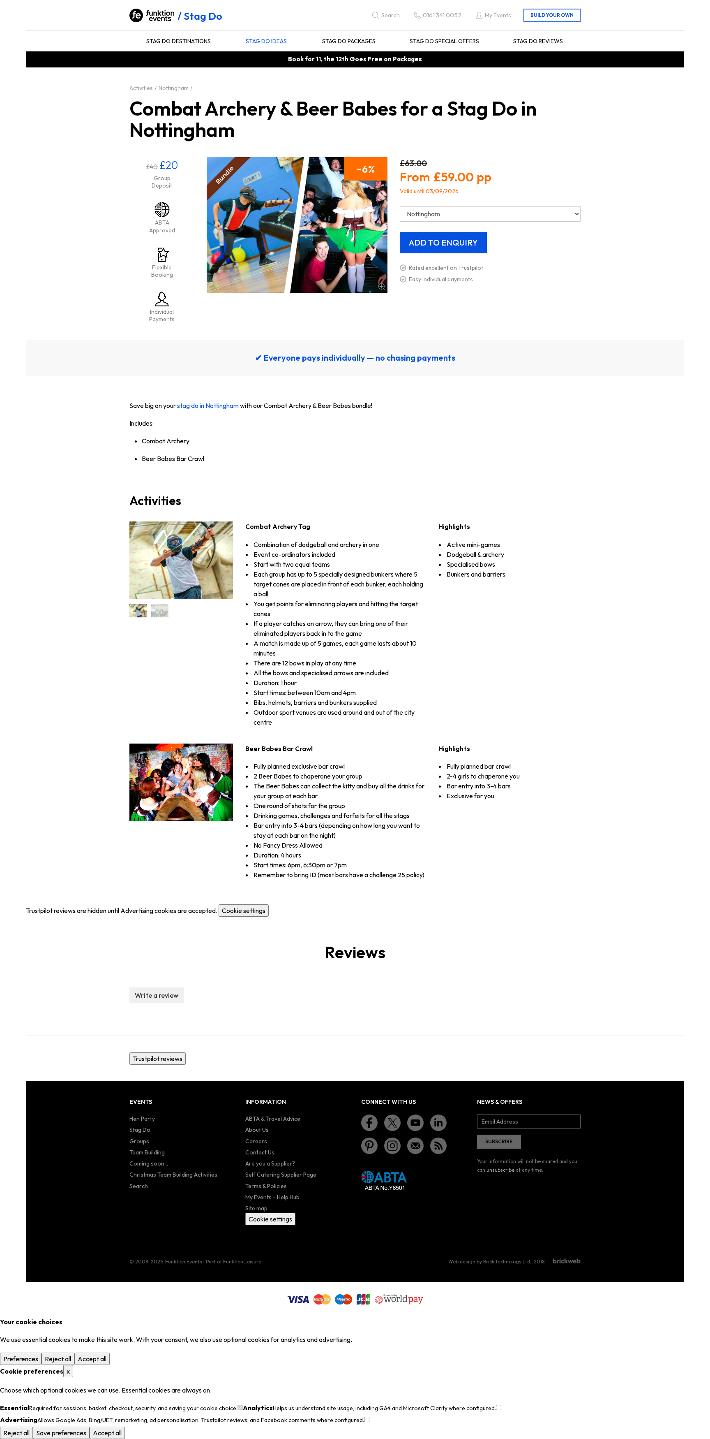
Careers (256, 1141)
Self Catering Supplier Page (280, 1174)
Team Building (147, 1152)
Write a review (156, 995)
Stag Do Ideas (266, 41)
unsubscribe (500, 1170)
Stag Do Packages (349, 41)
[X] (392, 1123)
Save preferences (61, 1433)
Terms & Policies (266, 1186)
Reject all (58, 1359)
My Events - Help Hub (272, 1197)
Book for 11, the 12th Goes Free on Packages (355, 59)
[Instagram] (392, 1146)
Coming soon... (148, 1163)
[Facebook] (369, 1123)
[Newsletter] (415, 1146)
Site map (256, 1208)
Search (138, 1186)
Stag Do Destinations (178, 41)
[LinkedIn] (438, 1123)
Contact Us (259, 1152)
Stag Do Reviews (538, 41)
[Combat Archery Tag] (138, 610)
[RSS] (438, 1146)
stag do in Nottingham (208, 405)
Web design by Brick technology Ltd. (489, 1261)
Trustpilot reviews (157, 1058)
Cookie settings (243, 910)
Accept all (92, 1359)
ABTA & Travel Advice (272, 1118)
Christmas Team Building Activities (173, 1174)
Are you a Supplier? (270, 1163)
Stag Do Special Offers (444, 41)
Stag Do (203, 16)
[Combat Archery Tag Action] (159, 610)
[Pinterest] (369, 1146)
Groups (139, 1141)
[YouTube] (415, 1123)
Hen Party (142, 1118)
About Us (257, 1129)
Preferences (20, 1359)
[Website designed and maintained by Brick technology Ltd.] (567, 1260)
